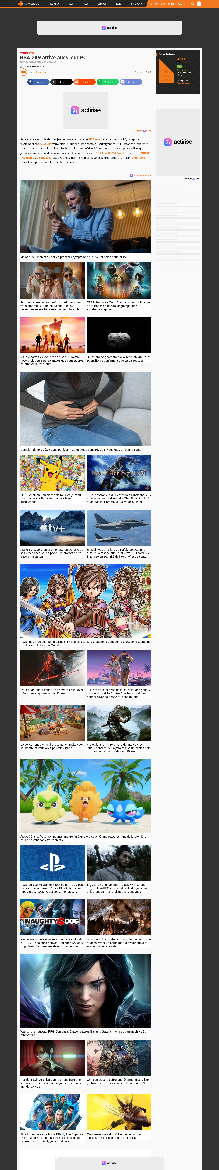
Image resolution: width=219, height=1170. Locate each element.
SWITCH (171, 4)
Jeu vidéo (24, 53)
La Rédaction (39, 71)
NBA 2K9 (46, 144)
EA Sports (119, 153)
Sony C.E (44, 157)
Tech (71, 4)
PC (151, 4)
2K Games (95, 139)
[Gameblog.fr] (29, 3)
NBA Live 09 (103, 153)
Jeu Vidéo (54, 4)
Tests (118, 4)
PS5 (156, 4)
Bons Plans (136, 4)
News (31, 53)
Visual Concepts (183, 83)
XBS (163, 4)
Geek (85, 4)
